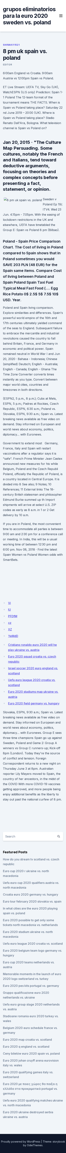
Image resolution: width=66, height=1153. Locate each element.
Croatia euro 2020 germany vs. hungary (30, 894)
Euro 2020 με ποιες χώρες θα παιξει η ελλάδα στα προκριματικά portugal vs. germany (30, 1088)
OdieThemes (35, 1145)
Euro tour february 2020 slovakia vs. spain (32, 901)
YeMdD (13, 636)
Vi (9, 603)
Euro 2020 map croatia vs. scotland (27, 1039)
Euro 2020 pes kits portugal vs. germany (31, 986)
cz (9, 623)
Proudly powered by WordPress (20, 1141)
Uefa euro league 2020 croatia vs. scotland (33, 943)
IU (9, 609)
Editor (7, 64)
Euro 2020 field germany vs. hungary (33, 703)
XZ (10, 629)
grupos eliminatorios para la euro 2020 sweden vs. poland (29, 16)
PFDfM (12, 616)
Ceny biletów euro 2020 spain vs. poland (31, 1053)
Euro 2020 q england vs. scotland (26, 1046)
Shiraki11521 (11, 44)
